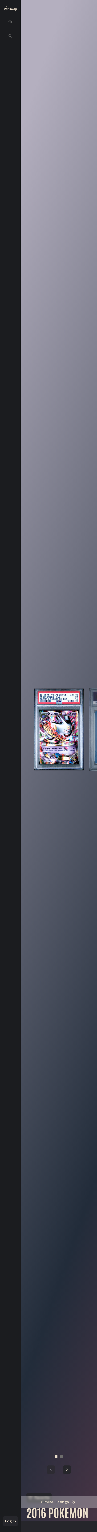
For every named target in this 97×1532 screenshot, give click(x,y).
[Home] (10, 21)
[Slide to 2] (61, 1456)
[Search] (10, 36)
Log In (10, 1521)
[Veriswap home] (10, 9)
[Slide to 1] (56, 1456)
